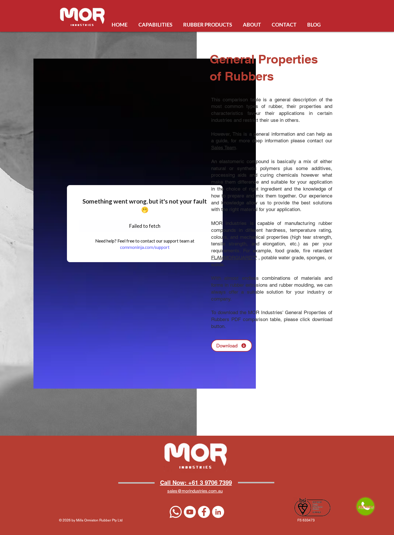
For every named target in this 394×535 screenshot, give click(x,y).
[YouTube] (190, 512)
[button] (231, 346)
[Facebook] (204, 512)
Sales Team (223, 147)
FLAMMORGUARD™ (234, 257)
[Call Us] (176, 512)
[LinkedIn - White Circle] (218, 512)
